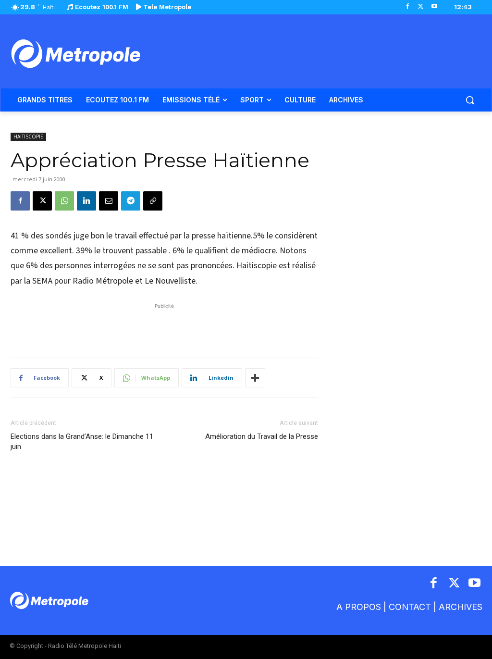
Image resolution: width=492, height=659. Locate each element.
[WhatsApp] (64, 201)
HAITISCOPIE (28, 136)
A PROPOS (358, 607)
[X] (420, 6)
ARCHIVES (460, 607)
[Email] (108, 201)
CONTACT (410, 607)
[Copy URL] (152, 201)
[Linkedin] (86, 201)
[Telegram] (130, 201)
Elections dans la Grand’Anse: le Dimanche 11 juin (82, 441)
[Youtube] (434, 6)
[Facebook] (407, 6)
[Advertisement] (164, 325)
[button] (469, 100)
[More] (255, 377)
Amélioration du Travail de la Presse (261, 436)
